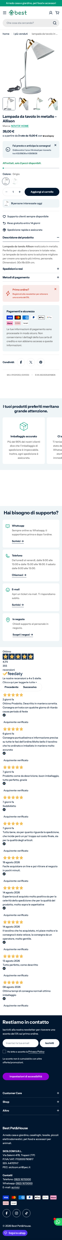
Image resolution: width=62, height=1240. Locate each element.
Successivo (30, 687)
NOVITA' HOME (20, 126)
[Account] (51, 13)
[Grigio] (6, 181)
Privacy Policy (36, 1051)
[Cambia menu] (5, 13)
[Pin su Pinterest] (41, 362)
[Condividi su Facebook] (21, 362)
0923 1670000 (22, 1179)
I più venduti (21, 33)
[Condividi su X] (31, 362)
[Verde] (15, 181)
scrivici (15, 1187)
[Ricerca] (55, 23)
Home (6, 33)
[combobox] (31, 23)
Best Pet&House (21, 1225)
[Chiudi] (55, 145)
